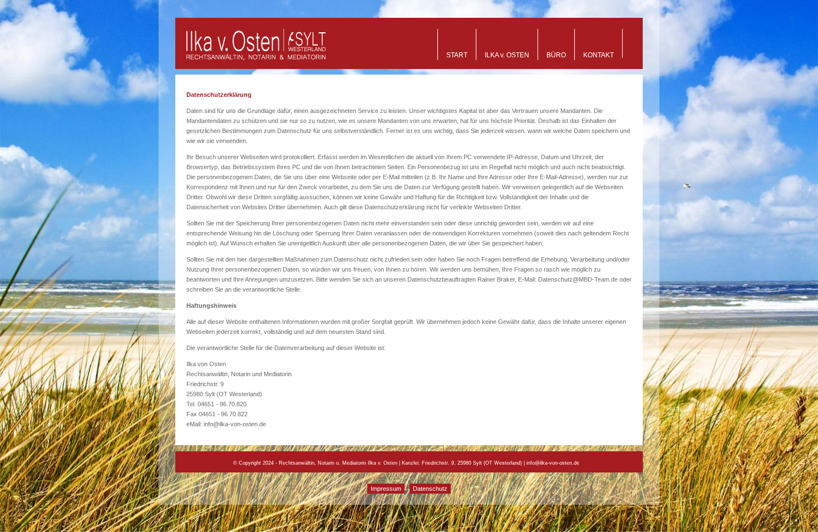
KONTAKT (598, 55)
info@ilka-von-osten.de (552, 463)
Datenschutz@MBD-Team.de (578, 279)
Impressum (386, 488)
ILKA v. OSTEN (507, 55)
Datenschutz (430, 488)
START (456, 55)
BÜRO (556, 55)
